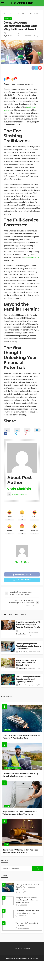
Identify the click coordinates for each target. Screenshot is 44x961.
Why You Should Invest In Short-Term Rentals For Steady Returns (26, 662)
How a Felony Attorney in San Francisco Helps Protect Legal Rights (20, 851)
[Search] (41, 3)
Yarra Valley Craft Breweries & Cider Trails (27, 924)
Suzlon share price (31, 257)
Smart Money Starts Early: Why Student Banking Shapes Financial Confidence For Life (28, 624)
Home (7, 806)
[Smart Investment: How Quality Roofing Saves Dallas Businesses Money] (22, 756)
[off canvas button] (2, 3)
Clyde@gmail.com (19, 494)
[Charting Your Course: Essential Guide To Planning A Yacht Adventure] (22, 718)
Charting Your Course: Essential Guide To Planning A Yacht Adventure (21, 736)
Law (6, 844)
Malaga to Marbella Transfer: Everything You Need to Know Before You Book (27, 900)
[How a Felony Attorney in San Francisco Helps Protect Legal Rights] (22, 832)
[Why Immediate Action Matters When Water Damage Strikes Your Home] (22, 794)
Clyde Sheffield (9, 36)
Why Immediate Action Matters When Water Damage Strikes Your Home (19, 813)
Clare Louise (23, 685)
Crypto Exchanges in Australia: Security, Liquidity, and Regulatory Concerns (28, 679)
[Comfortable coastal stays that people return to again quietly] (8, 914)
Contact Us (18, 949)
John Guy (22, 652)
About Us (26, 949)
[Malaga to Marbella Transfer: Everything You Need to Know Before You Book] (8, 901)
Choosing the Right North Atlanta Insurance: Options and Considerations (28, 646)
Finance (8, 18)
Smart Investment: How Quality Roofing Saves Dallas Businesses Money (20, 774)
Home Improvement (12, 768)
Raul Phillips (23, 668)
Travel (7, 730)
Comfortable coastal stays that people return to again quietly (27, 912)
